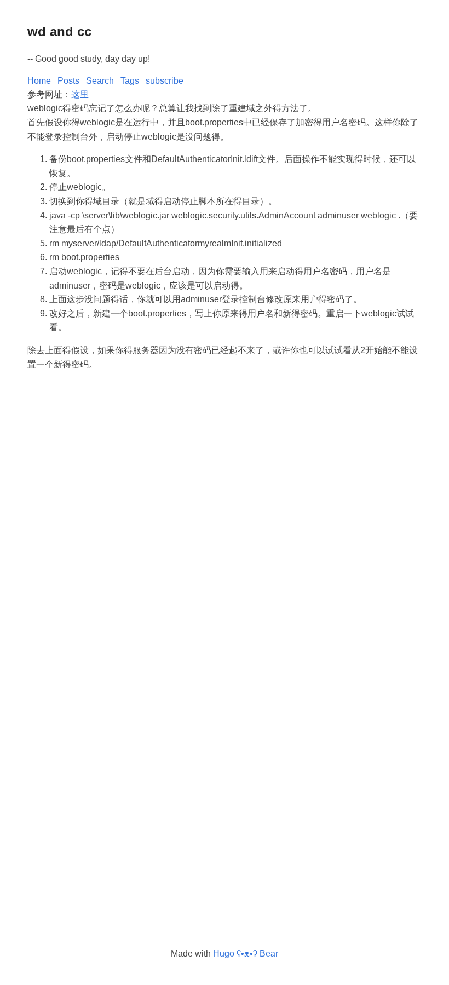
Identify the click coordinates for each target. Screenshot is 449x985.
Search (100, 80)
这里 (80, 94)
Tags (129, 80)
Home (39, 80)
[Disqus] (224, 508)
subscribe (164, 80)
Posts (68, 80)
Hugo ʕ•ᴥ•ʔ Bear (245, 953)
